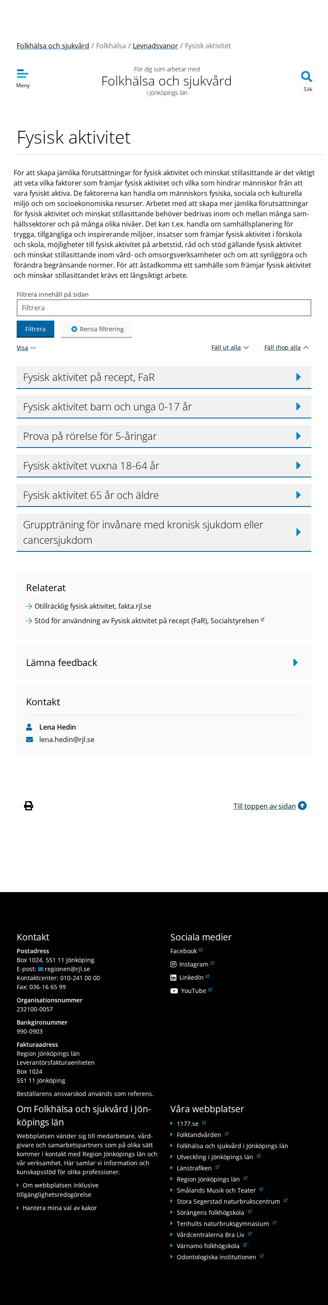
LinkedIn (193, 977)
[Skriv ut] (30, 806)
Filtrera (35, 329)
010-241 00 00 (80, 978)
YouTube (196, 991)
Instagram (196, 964)
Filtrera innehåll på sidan (53, 294)
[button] (164, 377)
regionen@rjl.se (67, 969)
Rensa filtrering (102, 329)
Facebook (185, 951)
